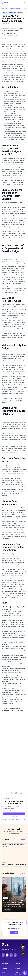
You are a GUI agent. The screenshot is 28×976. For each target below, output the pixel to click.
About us (4, 974)
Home (3, 8)
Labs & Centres (19, 963)
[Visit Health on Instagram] (7, 955)
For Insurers (4, 968)
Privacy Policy (18, 974)
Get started (14, 932)
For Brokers (4, 966)
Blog (7, 8)
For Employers (5, 963)
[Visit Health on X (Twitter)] (15, 955)
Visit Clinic (17, 966)
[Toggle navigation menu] (24, 3)
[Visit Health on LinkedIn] (11, 955)
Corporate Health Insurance (15, 8)
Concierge (17, 968)
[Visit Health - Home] (5, 3)
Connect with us (14, 814)
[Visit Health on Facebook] (3, 955)
